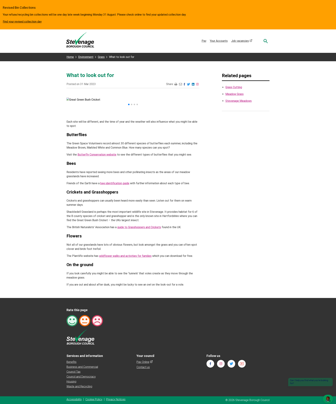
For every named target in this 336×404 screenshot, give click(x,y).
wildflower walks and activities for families (125, 256)
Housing (71, 381)
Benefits (71, 362)
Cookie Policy (93, 399)
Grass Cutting (233, 87)
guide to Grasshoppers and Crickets (139, 227)
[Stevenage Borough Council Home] (80, 336)
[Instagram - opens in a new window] (197, 84)
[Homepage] (80, 39)
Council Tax (73, 371)
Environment (85, 57)
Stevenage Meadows (238, 101)
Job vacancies (241, 41)
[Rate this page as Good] (72, 320)
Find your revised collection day (22, 21)
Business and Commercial (82, 366)
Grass (101, 57)
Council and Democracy (81, 376)
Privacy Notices (115, 399)
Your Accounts (219, 41)
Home (70, 57)
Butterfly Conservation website (97, 154)
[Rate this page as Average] (84, 320)
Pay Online (144, 362)
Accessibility (74, 399)
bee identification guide (114, 183)
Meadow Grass (234, 94)
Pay (204, 41)
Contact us (143, 367)
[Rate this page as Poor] (97, 320)
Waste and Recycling (79, 386)
